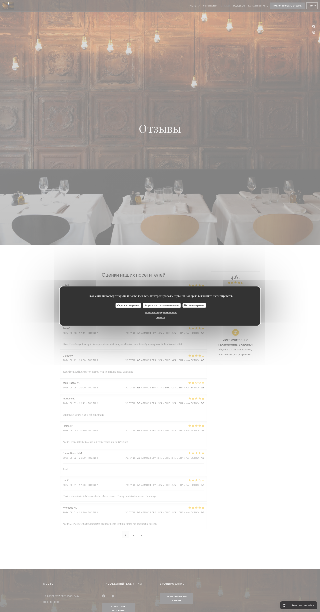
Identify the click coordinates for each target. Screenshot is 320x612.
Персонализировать (194, 305)
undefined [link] (160, 317)
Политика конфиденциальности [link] (161, 312)
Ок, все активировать (128, 305)
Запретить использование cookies (161, 305)
